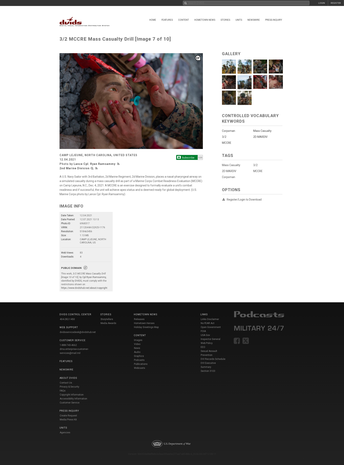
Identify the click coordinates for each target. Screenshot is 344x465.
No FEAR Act (207, 323)
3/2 (255, 165)
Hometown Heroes (144, 323)
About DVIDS (68, 378)
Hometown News (204, 20)
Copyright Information (72, 394)
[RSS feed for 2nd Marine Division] (96, 168)
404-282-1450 (67, 319)
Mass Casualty (231, 165)
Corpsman (228, 177)
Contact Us (66, 382)
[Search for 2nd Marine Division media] (92, 168)
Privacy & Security (69, 386)
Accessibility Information (73, 398)
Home (152, 20)
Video (137, 344)
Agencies (65, 432)
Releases (139, 319)
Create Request (68, 415)
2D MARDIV (229, 171)
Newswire (253, 20)
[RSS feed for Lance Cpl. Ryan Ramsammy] (119, 163)
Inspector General (210, 339)
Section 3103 (208, 371)
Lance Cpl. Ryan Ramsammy (94, 163)
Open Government (211, 327)
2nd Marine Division (75, 168)
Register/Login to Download (244, 199)
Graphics (139, 356)
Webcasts (139, 368)
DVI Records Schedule (213, 359)
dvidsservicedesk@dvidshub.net (78, 332)
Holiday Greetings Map (146, 327)
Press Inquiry (273, 20)
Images (138, 340)
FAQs (62, 390)
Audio (137, 352)
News (137, 348)
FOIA (203, 331)
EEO (203, 347)
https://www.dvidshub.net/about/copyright (84, 288)
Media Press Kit (68, 419)
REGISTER (336, 3)
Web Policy (207, 343)
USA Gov (205, 335)
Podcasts (139, 360)
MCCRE (258, 171)
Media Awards (108, 323)
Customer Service (69, 402)
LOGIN (321, 3)
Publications (141, 364)
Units (239, 20)
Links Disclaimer (210, 319)
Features (167, 20)
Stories (225, 20)
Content (183, 20)
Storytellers (107, 319)
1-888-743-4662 (68, 345)
